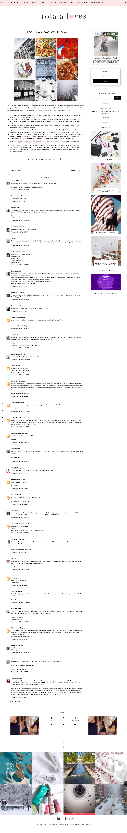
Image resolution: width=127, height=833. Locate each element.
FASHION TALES (16, 418)
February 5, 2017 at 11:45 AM (20, 602)
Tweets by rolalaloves (106, 271)
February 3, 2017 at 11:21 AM (20, 396)
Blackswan (14, 306)
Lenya (13, 335)
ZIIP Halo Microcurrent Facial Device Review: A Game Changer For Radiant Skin (105, 263)
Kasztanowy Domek (17, 433)
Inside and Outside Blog (19, 326)
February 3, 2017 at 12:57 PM (20, 427)
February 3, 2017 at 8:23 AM (20, 299)
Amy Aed (14, 207)
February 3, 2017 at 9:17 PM (20, 473)
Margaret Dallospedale (18, 524)
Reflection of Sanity (23, 393)
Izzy (12, 558)
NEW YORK (40, 29)
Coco (12, 510)
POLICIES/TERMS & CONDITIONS (62, 2)
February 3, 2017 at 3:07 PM (20, 461)
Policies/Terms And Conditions (80, 824)
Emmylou (14, 271)
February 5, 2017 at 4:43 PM (20, 652)
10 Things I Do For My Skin (105, 232)
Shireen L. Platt (16, 381)
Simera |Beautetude (17, 372)
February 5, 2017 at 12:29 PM (20, 622)
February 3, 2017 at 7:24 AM (20, 265)
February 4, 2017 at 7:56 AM (20, 517)
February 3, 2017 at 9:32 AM (20, 328)
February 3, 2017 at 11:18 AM (20, 375)
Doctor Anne (15, 180)
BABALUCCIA (15, 645)
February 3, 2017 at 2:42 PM (20, 442)
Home (26, 2)
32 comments (51, 35)
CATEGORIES (81, 2)
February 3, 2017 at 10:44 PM (20, 488)
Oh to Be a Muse (16, 402)
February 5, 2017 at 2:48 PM (20, 639)
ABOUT (34, 2)
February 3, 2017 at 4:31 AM (20, 190)
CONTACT (44, 2)
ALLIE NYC (14, 608)
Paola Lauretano (16, 252)
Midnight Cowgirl (16, 468)
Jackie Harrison (16, 227)
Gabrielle (14, 448)
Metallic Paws (15, 567)
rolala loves (53, 824)
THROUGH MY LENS (64, 29)
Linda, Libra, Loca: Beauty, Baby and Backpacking (26, 187)
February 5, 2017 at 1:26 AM (20, 552)
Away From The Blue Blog (19, 669)
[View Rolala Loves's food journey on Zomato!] (105, 294)
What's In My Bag (106, 159)
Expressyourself (16, 260)
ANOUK (13, 600)
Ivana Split (14, 678)
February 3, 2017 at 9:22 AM (20, 311)
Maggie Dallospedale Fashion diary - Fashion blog (27, 530)
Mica (12, 659)
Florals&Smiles (15, 486)
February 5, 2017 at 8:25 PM (20, 672)
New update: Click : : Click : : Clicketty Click (25, 345)
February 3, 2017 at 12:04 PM (20, 411)
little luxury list (16, 292)
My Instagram (15, 262)
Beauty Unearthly (16, 354)
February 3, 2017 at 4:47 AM (20, 201)
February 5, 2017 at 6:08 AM (20, 569)
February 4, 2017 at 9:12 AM (20, 533)
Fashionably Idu (16, 539)
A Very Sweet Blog (17, 628)
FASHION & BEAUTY (52, 515)
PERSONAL (47, 29)
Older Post (76, 170)
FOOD (28, 29)
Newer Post (16, 170)
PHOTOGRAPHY (54, 29)
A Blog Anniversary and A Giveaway (105, 190)
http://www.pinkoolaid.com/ (20, 501)
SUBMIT (105, 81)
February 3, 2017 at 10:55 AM (20, 359)
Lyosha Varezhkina (17, 317)
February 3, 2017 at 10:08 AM (20, 348)
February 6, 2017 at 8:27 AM (20, 697)
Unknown (14, 365)
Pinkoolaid (14, 495)
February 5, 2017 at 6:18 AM (20, 585)
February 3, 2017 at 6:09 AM (20, 245)
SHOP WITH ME (96, 2)
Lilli (12, 238)
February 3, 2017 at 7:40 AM (20, 286)
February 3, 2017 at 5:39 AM (20, 232)
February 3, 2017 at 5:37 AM (20, 220)
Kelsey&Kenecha (16, 479)
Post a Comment (14, 701)
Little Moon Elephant (18, 218)
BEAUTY (25, 29)
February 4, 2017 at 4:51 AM (20, 504)
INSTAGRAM (34, 29)
